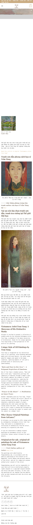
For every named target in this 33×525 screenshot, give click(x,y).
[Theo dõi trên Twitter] (8, 502)
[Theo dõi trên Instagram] (5, 502)
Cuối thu (4, 133)
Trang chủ (8, 63)
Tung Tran (9, 450)
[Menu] (2, 6)
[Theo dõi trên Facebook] (2, 502)
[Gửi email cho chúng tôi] (11, 502)
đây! (5, 208)
